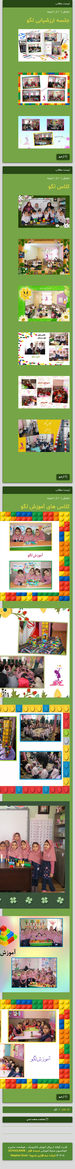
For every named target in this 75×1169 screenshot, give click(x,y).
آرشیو (62, 157)
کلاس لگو (59, 187)
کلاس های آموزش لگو (45, 507)
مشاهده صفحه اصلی (36, 1119)
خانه (64, 1109)
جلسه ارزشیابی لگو (48, 20)
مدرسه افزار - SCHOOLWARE (24, 1151)
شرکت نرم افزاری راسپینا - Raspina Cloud (33, 1155)
